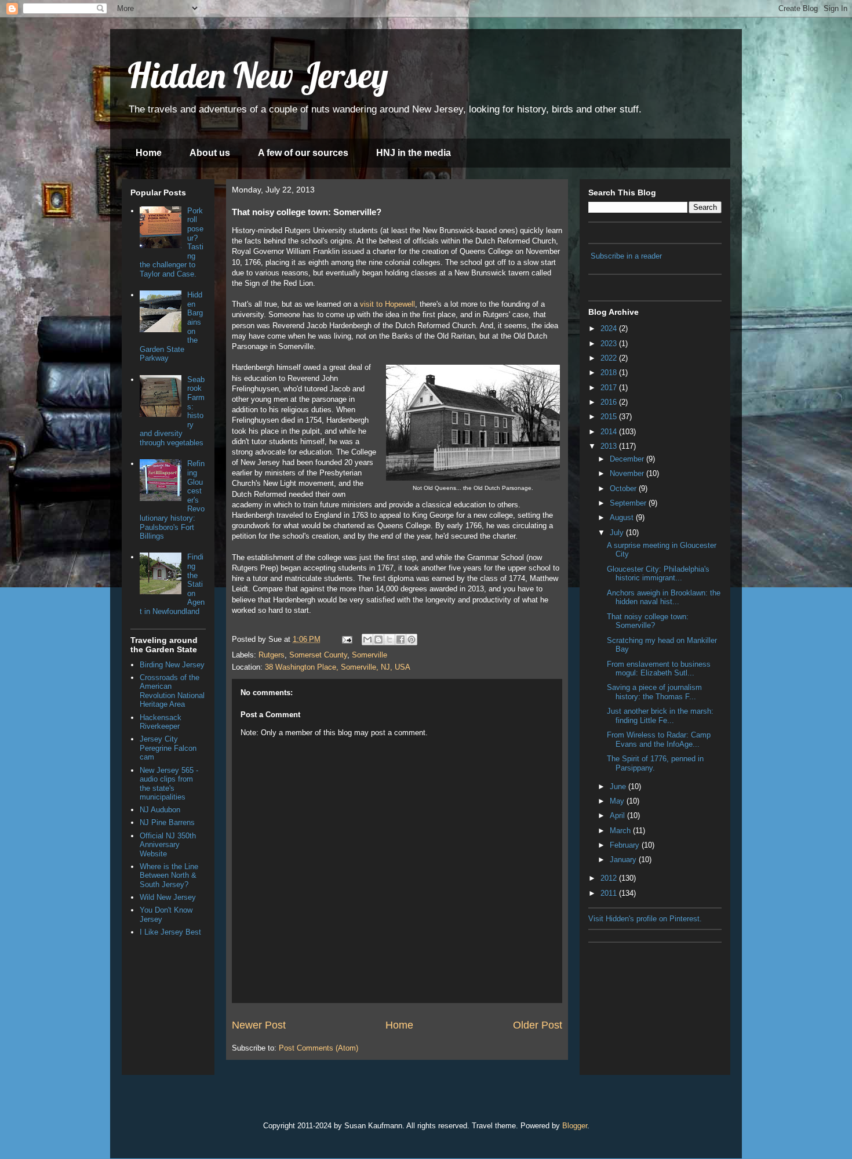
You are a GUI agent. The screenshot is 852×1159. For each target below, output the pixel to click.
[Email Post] (346, 639)
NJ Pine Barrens (167, 822)
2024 (609, 328)
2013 (609, 446)
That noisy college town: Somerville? (648, 621)
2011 (609, 893)
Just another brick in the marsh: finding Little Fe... (660, 716)
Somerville (369, 655)
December (628, 459)
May (618, 801)
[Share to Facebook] (400, 639)
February (626, 845)
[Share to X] (389, 639)
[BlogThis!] (378, 639)
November (628, 473)
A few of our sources (303, 153)
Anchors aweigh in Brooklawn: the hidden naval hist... (663, 597)
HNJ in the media (413, 153)
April (618, 815)
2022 (609, 358)
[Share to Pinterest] (411, 639)
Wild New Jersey (168, 897)
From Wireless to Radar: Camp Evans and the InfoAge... (659, 740)
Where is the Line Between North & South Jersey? (169, 875)
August (623, 517)
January (624, 859)
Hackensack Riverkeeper (160, 722)
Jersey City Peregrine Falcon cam (168, 748)
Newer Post (259, 1025)
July (618, 532)
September (629, 503)
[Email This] (367, 639)
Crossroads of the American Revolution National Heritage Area (172, 691)
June (619, 786)
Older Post (537, 1025)
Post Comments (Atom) (318, 1048)
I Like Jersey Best (170, 932)
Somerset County (318, 655)
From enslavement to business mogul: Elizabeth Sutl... (659, 669)
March (621, 830)
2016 (609, 402)
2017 (609, 387)
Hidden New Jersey (258, 75)
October (624, 488)
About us (210, 153)
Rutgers (271, 655)
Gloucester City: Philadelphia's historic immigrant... (658, 574)
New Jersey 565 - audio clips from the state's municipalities (169, 784)
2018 (609, 372)
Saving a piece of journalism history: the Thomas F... (654, 692)
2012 (609, 878)
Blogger (574, 1125)
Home (149, 153)
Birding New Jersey (172, 664)
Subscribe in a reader (626, 256)
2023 (609, 343)
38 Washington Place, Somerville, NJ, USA (337, 667)
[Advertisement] (646, 1006)
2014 (609, 431)
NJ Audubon (160, 809)
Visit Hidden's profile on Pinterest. (645, 918)
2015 (609, 416)
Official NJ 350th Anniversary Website (168, 844)
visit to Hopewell (387, 304)
